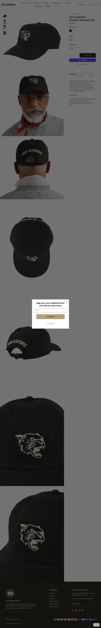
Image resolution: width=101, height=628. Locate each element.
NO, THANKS (50, 323)
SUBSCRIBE (50, 316)
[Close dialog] (67, 301)
